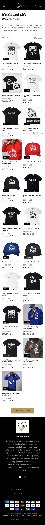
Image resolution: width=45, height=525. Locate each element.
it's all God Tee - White (31, 228)
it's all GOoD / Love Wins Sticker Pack (31, 129)
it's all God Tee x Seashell (11, 95)
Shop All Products (22, 411)
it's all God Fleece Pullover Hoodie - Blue (11, 394)
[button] (4, 5)
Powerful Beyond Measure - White (32, 96)
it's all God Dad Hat (8, 195)
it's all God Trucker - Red (32, 162)
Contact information (29, 519)
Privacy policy (25, 515)
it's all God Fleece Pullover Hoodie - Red (11, 162)
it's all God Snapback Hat (32, 262)
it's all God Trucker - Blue (11, 262)
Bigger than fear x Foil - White (10, 294)
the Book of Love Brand (21, 513)
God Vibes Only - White (10, 63)
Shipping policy (16, 519)
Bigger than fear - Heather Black (32, 196)
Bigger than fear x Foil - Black (10, 129)
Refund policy (14, 515)
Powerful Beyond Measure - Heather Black (11, 361)
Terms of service (37, 515)
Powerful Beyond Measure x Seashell (11, 229)
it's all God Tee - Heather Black (32, 294)
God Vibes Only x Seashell (32, 63)
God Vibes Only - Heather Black (10, 327)
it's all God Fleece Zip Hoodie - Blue (30, 327)
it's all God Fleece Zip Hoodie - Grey (30, 361)
